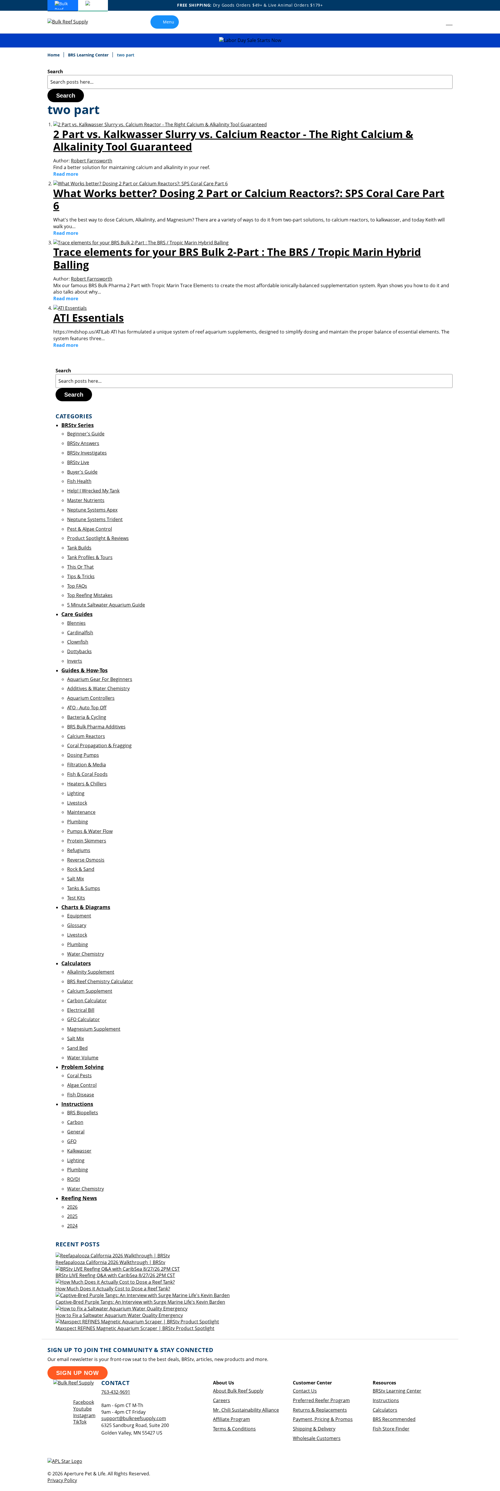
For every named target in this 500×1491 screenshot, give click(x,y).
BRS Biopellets (82, 1112)
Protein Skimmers (86, 841)
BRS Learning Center (89, 55)
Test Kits (76, 898)
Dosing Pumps (83, 755)
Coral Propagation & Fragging (99, 745)
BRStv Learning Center (397, 1391)
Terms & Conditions (234, 1429)
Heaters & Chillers (86, 784)
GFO (71, 1141)
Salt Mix (75, 878)
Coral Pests (79, 1075)
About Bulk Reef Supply (238, 1391)
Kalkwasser (79, 1151)
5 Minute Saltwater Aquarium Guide (106, 605)
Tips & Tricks (81, 576)
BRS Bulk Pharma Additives (96, 726)
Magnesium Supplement (93, 1029)
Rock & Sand (80, 869)
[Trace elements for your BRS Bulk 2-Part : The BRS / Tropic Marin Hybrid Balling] (141, 242)
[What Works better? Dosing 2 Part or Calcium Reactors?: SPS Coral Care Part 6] (140, 183)
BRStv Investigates (87, 453)
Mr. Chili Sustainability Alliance (246, 1410)
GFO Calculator (83, 1019)
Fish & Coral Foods (87, 774)
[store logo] (72, 22)
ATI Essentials (88, 318)
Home (54, 55)
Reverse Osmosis (85, 860)
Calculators (385, 1410)
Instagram (84, 1415)
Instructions (386, 1400)
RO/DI (73, 1179)
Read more (65, 174)
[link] (436, 22)
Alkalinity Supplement (90, 972)
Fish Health (79, 481)
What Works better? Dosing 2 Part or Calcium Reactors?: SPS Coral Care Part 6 (248, 199)
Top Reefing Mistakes (90, 595)
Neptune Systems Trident (95, 519)
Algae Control (82, 1085)
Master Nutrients (85, 500)
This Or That (80, 567)
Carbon (75, 1122)
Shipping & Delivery (314, 1429)
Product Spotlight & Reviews (98, 538)
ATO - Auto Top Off (86, 707)
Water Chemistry (85, 954)
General (75, 1132)
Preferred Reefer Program (321, 1400)
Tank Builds (79, 548)
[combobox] (250, 82)
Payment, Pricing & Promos (323, 1419)
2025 (72, 1216)
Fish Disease (80, 1094)
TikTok (80, 1422)
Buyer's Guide (82, 472)
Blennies (76, 623)
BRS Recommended (394, 1419)
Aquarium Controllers (91, 698)
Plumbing (77, 821)
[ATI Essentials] (70, 308)
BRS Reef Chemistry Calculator (100, 981)
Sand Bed (77, 1048)
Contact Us (305, 1391)
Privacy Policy (62, 1480)
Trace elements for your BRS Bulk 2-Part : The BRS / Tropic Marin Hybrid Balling (237, 258)
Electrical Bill (80, 1010)
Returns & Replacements (320, 1410)
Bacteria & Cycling (86, 717)
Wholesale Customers (317, 1438)
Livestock (77, 803)
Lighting (75, 793)
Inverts (74, 661)
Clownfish (77, 642)
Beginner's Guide (85, 434)
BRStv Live (78, 462)
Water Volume (82, 1057)
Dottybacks (79, 651)
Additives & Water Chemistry (98, 688)
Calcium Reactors (86, 736)
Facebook (83, 1402)
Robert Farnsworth (91, 160)
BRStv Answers (83, 443)
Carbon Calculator (87, 1000)
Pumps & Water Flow (90, 831)
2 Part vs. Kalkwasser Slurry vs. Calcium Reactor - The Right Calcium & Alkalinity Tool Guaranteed (233, 140)
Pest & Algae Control (89, 529)
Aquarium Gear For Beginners (99, 679)
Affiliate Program (231, 1419)
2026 (72, 1207)
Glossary (76, 925)
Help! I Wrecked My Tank (93, 491)
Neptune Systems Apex (92, 510)
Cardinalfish (80, 632)
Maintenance (81, 812)
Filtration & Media (86, 764)
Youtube (82, 1409)
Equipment (79, 916)
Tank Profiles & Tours (90, 557)
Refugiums (78, 850)
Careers (221, 1400)
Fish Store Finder (391, 1429)
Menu (168, 22)
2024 (72, 1226)
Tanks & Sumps (83, 888)
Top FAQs (77, 586)
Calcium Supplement (89, 991)
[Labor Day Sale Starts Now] (250, 40)
